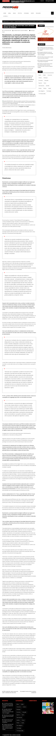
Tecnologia (48, 91)
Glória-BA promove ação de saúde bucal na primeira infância (45, 57)
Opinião (47, 85)
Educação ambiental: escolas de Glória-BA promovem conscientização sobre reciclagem (21, 1)
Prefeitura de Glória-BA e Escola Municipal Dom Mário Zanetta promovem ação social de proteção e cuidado (45, 65)
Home (4, 13)
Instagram (40, 1)
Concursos (50, 75)
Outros (5, 16)
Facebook (43, 1)
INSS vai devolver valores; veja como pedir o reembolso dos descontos (10, 692)
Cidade (44, 75)
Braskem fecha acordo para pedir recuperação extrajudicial (45, 61)
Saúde (32, 13)
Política (20, 13)
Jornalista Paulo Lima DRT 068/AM (20, 30)
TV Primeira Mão (42, 93)
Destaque (33, 30)
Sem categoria (41, 91)
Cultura (40, 77)
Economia (26, 13)
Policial (40, 88)
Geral (9, 13)
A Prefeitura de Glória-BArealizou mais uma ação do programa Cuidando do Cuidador (45, 49)
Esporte (40, 83)
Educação (38, 13)
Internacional (41, 85)
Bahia (14, 13)
